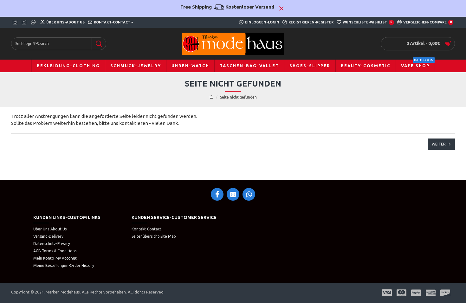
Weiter (439, 144)
